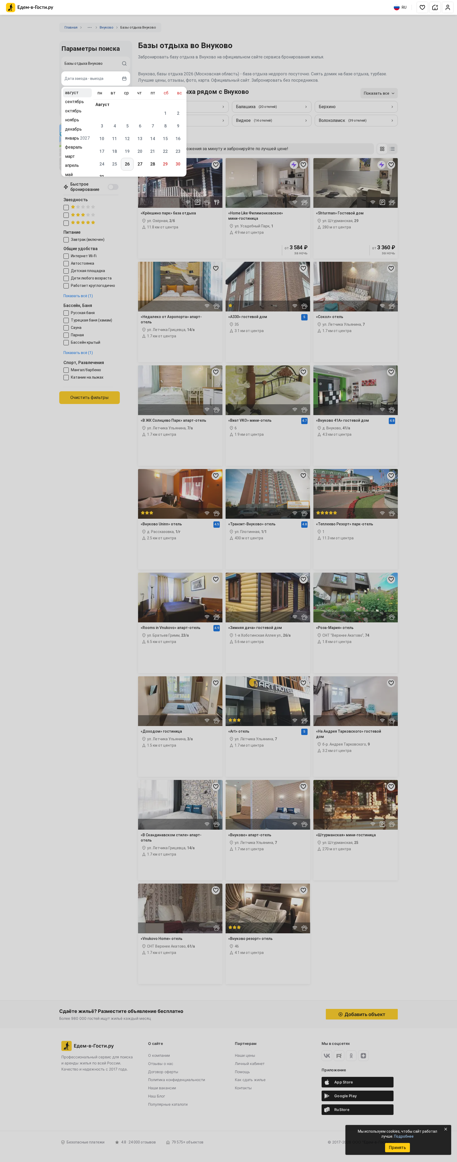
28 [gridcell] (152, 164)
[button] (422, 7)
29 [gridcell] (165, 164)
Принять (397, 1147)
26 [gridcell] (127, 164)
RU (404, 7)
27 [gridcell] (140, 164)
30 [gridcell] (178, 164)
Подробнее (404, 1136)
